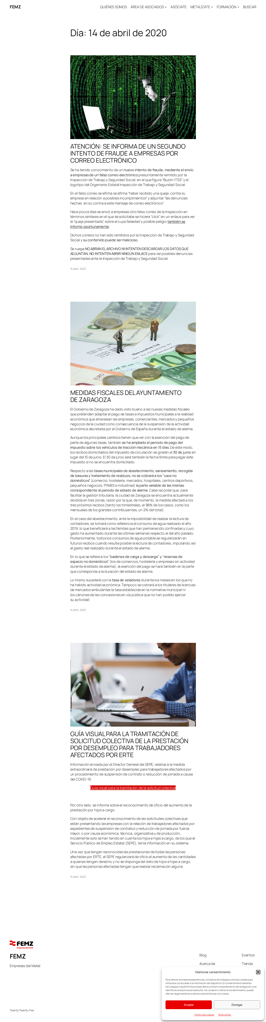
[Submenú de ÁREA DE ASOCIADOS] (166, 7)
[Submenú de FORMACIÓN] (238, 7)
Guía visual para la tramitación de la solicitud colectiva (132, 787)
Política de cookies (204, 1014)
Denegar (237, 1004)
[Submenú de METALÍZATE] (212, 7)
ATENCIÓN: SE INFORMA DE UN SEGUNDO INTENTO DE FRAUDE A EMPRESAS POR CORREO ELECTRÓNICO (128, 153)
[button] (258, 972)
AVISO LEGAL (224, 1014)
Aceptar (189, 1004)
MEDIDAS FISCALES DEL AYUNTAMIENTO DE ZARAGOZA (126, 396)
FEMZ (15, 7)
